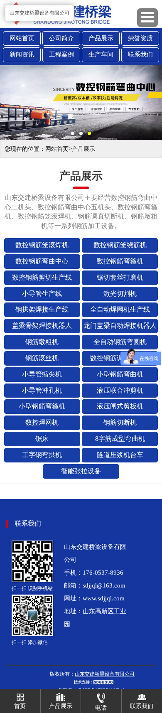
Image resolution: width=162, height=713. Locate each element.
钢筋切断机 (120, 422)
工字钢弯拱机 (42, 454)
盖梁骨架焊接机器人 (42, 325)
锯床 (42, 438)
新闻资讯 (22, 54)
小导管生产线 (42, 293)
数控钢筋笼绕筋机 (120, 244)
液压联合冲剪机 (120, 390)
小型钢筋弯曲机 (120, 374)
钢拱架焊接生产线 (42, 309)
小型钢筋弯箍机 (42, 406)
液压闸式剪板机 (120, 406)
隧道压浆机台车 (120, 454)
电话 (101, 708)
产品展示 (100, 38)
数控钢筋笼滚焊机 (42, 244)
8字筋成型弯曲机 (120, 438)
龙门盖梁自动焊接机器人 (120, 325)
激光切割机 (120, 293)
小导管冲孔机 (42, 390)
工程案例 (61, 54)
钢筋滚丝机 (42, 357)
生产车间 (100, 54)
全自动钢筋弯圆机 (120, 341)
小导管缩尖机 (42, 374)
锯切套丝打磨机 (120, 277)
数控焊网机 (42, 422)
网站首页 (22, 38)
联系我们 (140, 54)
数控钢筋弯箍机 (120, 261)
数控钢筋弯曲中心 (42, 261)
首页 (20, 706)
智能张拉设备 (81, 471)
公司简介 (61, 38)
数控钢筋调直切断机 (120, 357)
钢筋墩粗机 (42, 341)
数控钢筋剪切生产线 (42, 277)
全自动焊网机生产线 (120, 309)
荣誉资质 (140, 38)
